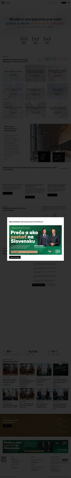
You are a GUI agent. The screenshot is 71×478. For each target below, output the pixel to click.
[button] (62, 218)
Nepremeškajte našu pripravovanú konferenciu (26, 222)
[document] (35, 239)
